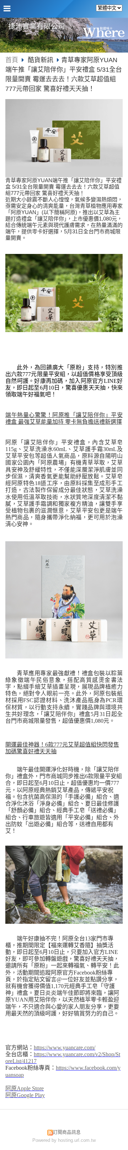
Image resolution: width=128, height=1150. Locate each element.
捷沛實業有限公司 (36, 26)
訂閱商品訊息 (67, 1132)
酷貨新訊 (40, 60)
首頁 (11, 60)
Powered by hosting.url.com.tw (64, 1140)
